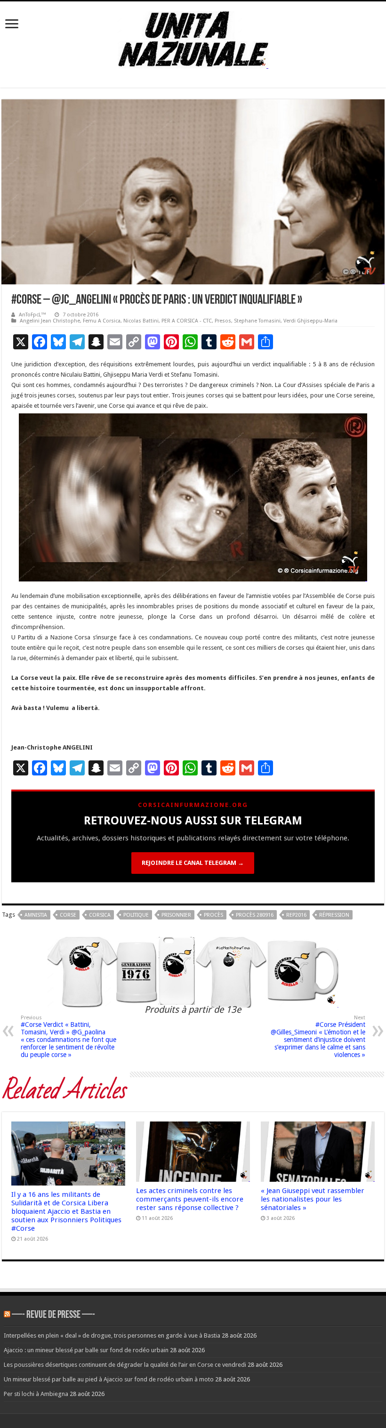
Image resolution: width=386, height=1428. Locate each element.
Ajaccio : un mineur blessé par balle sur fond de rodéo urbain (86, 1350)
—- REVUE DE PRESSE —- (53, 1315)
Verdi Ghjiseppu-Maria (310, 321)
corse (68, 915)
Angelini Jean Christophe (50, 321)
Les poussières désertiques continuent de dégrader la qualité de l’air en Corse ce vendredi (125, 1364)
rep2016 (296, 915)
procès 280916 (254, 915)
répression (334, 915)
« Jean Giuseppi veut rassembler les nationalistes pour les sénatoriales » (312, 1199)
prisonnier (176, 915)
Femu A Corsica (102, 321)
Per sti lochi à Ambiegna (36, 1393)
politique (136, 915)
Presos (223, 321)
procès (213, 915)
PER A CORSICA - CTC (186, 321)
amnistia (35, 915)
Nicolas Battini (141, 321)
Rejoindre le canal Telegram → (193, 862)
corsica (100, 915)
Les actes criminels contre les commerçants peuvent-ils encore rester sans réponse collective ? (189, 1199)
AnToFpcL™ (32, 315)
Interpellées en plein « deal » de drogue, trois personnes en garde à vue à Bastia (112, 1335)
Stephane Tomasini (257, 321)
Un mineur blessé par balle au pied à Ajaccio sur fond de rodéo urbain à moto (109, 1379)
